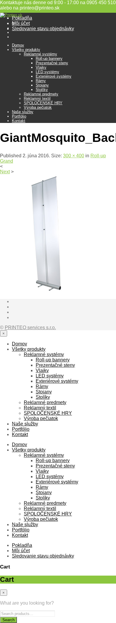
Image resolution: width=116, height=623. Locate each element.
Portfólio (19, 116)
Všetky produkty (26, 49)
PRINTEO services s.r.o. (30, 327)
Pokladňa (22, 17)
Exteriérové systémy (53, 76)
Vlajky (41, 67)
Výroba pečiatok (38, 107)
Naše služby (22, 112)
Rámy (41, 81)
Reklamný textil (37, 98)
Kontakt (18, 120)
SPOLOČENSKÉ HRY (43, 103)
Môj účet (21, 23)
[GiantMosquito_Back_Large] (44, 291)
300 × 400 (73, 155)
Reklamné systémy (40, 54)
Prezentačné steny (52, 63)
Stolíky (42, 89)
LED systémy (47, 72)
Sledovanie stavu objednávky (43, 28)
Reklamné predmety (41, 94)
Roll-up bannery (49, 58)
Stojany (42, 85)
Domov (18, 45)
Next (5, 171)
